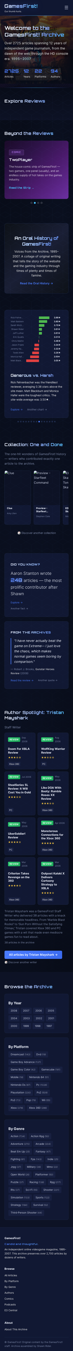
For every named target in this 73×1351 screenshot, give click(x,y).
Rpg (55, 1182)
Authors (9, 1292)
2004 (14, 1018)
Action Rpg (40, 1136)
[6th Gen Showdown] (34, 421)
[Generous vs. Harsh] (39, 421)
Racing (37, 1182)
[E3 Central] (41, 203)
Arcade (43, 1143)
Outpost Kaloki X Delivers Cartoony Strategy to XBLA (53, 881)
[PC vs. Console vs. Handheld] (55, 421)
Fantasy (43, 1151)
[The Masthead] (36, 421)
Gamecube (50, 1069)
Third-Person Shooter (26, 1212)
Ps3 (15, 1100)
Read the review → (22, 680)
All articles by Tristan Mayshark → (33, 954)
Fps (36, 1159)
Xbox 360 (38, 1107)
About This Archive (15, 1329)
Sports (42, 1197)
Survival (40, 1204)
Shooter (51, 1189)
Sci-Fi (31, 1189)
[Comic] (35, 203)
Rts (15, 1189)
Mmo (52, 1166)
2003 (26, 1018)
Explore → (17, 409)
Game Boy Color (23, 1069)
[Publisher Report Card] (23, 421)
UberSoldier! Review (16, 835)
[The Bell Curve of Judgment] (26, 421)
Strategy (19, 1204)
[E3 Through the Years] (41, 421)
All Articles (10, 1275)
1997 (49, 1025)
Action (18, 1136)
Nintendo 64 (39, 1077)
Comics (8, 1298)
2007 (26, 1010)
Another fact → (19, 608)
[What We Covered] (31, 421)
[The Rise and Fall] (28, 421)
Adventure (20, 1143)
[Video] (38, 203)
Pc (41, 1084)
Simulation (20, 1197)
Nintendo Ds (20, 1084)
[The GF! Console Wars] (18, 421)
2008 (14, 1010)
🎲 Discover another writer (20, 962)
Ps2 (42, 1092)
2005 (51, 1010)
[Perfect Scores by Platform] (49, 421)
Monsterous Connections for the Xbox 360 (52, 834)
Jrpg (16, 1166)
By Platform (18, 1046)
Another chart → (37, 409)
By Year (15, 1003)
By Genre (16, 1128)
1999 (26, 1025)
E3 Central (10, 1310)
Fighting (18, 1159)
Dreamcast (20, 1054)
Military (34, 1166)
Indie (53, 1159)
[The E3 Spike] (47, 421)
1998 (37, 1025)
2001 (51, 1018)
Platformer (44, 1174)
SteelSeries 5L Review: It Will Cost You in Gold (19, 788)
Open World (20, 1174)
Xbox (17, 1107)
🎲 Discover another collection (36, 532)
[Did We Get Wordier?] (44, 421)
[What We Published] (52, 421)
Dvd (41, 1054)
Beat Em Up (20, 1151)
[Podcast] (31, 203)
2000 (14, 1025)
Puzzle (17, 1182)
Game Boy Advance (26, 1062)
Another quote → (47, 680)
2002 (39, 1018)
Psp (31, 1100)
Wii (46, 1100)
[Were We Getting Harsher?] (21, 421)
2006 (38, 1010)
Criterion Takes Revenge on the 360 (19, 877)
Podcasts (10, 1304)
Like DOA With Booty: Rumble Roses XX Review (51, 793)
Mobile (17, 1077)
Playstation (21, 1092)
